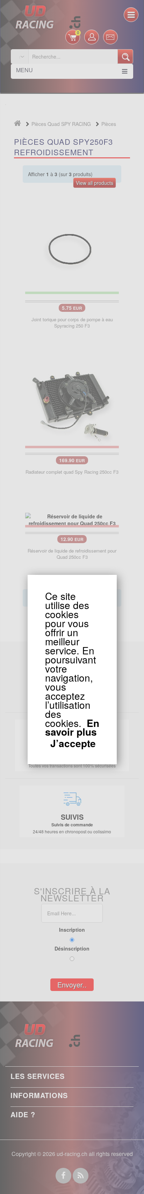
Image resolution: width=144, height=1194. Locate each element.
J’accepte (73, 743)
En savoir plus (72, 727)
